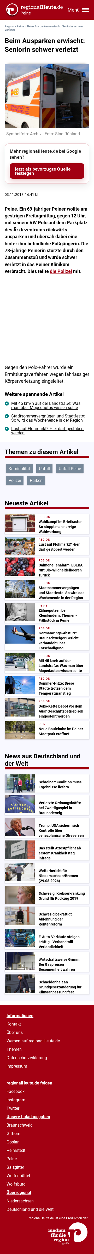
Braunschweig (20, 1125)
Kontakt (14, 1024)
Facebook (16, 1091)
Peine (20, 26)
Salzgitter (15, 1167)
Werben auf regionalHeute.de (33, 1040)
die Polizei (61, 271)
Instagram (16, 1099)
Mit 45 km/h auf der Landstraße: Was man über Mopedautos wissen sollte (45, 405)
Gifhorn (13, 1133)
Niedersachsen (20, 1200)
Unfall (44, 468)
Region (9, 26)
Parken (36, 480)
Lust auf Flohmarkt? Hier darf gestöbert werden (47, 430)
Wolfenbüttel (18, 1175)
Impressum (17, 1066)
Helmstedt (16, 1150)
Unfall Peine (70, 468)
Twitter (13, 1108)
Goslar (13, 1141)
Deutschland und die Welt (30, 1209)
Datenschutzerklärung (27, 1057)
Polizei (15, 480)
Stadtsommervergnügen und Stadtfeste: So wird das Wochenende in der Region (48, 418)
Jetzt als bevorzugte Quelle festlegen (42, 171)
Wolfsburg (16, 1184)
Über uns (15, 1032)
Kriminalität (19, 468)
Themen (14, 1049)
